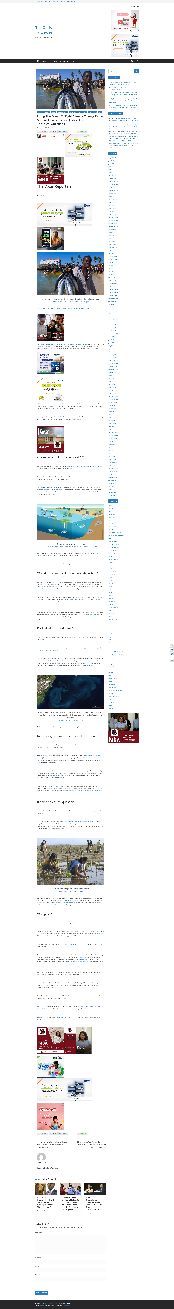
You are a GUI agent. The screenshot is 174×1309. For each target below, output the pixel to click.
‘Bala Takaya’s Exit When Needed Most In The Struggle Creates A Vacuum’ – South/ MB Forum (123, 127)
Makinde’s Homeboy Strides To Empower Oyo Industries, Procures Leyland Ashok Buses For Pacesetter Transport (123, 138)
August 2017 (112, 480)
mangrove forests (42, 490)
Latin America (112, 619)
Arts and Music (113, 517)
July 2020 (111, 375)
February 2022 (112, 319)
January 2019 (112, 429)
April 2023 (111, 277)
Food (89, 112)
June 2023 (111, 271)
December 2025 (113, 182)
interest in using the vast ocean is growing (57, 564)
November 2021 (113, 328)
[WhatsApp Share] (172, 660)
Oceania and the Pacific (115, 655)
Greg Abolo (52, 128)
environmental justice (74, 417)
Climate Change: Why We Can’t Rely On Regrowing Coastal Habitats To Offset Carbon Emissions (90, 1144)
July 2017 (111, 483)
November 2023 (113, 256)
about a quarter (97, 466)
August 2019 (112, 408)
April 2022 (111, 313)
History (110, 598)
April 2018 (111, 456)
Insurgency (111, 610)
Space (110, 676)
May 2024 (111, 238)
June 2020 (111, 378)
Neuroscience (112, 646)
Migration (111, 637)
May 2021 (111, 346)
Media (110, 631)
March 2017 (112, 489)
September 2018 (113, 441)
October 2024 (112, 223)
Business (111, 529)
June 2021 (111, 343)
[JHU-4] (50, 158)
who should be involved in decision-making (68, 900)
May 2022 (111, 310)
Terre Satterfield (67, 309)
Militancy (111, 640)
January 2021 (112, 358)
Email (37, 1266)
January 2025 (112, 214)
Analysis (53, 112)
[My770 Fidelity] (50, 1057)
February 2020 (112, 390)
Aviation (110, 523)
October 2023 (112, 259)
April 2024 (111, 241)
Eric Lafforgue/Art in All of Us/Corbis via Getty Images (70, 302)
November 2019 (113, 399)
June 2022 (111, 307)
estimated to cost (93, 931)
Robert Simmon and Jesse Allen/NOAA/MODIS (70, 720)
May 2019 (111, 417)
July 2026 (111, 161)
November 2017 (113, 471)
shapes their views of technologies (79, 771)
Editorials (44, 61)
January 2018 (112, 465)
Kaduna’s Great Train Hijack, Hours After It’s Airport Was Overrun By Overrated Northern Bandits (123, 145)
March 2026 (112, 173)
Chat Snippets (112, 541)
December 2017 (113, 468)
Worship (111, 708)
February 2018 (112, 462)
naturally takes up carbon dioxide (77, 466)
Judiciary (111, 613)
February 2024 (112, 247)
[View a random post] (136, 61)
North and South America (116, 652)
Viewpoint (111, 702)
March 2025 (112, 208)
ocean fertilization (58, 490)
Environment (82, 112)
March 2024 (112, 244)
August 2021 (112, 337)
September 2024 (113, 226)
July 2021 (111, 340)
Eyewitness (111, 583)
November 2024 (113, 220)
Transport (111, 693)
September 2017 (113, 477)
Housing (110, 604)
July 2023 (111, 268)
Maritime (111, 628)
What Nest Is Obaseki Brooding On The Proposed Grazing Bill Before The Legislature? (46, 1202)
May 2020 (111, 381)
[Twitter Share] (172, 650)
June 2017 (111, 486)
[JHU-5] (50, 428)
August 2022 (112, 301)
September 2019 (113, 405)
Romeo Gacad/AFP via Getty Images (70, 891)
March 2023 (112, 280)
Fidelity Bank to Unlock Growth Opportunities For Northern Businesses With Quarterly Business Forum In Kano (123, 101)
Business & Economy (63, 112)
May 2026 (111, 167)
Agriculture (46, 112)
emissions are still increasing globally (48, 586)
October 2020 (112, 367)
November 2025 (113, 184)
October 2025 (112, 187)
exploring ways (63, 404)
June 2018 (111, 450)
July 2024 (111, 232)
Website (38, 1275)
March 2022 (112, 316)
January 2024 (112, 250)
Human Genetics (113, 607)
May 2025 (111, 202)
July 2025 (111, 196)
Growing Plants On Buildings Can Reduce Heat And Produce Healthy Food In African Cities (53, 1144)
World (110, 705)
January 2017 (112, 495)
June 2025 (111, 199)
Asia (109, 520)
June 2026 (111, 164)
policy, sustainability (59, 417)
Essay (110, 577)
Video (110, 699)
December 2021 (113, 325)
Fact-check (111, 586)
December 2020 (113, 361)
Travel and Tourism (114, 696)
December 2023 (113, 253)
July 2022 (111, 304)
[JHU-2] (78, 1028)
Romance (111, 670)
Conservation (73, 112)
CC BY (95, 547)
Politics (54, 61)
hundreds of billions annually (82, 962)
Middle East (112, 634)
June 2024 (111, 235)
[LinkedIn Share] (172, 653)
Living (110, 625)
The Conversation (62, 1017)
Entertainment (65, 61)
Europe (110, 580)
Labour (110, 616)
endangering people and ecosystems (77, 344)
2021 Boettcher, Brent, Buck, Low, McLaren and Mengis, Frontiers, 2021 (68, 547)
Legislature (111, 622)
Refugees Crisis (113, 664)
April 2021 (111, 349)
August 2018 (112, 444)
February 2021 (112, 355)
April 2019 (111, 420)
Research (111, 667)
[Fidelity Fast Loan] (50, 229)
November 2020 (113, 364)
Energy (110, 568)
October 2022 (112, 295)
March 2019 (112, 423)
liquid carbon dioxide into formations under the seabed (79, 492)
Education (111, 565)
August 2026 (112, 158)
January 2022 (112, 322)
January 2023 (112, 286)
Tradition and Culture (115, 690)
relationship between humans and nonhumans (79, 821)
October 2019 (112, 402)
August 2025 (112, 193)
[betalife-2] (50, 315)
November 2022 (113, 292)
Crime (110, 556)
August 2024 (112, 229)
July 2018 (111, 447)
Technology (111, 685)
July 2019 (111, 411)
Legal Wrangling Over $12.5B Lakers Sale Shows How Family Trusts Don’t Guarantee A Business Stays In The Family (122, 94)
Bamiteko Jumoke (113, 136)
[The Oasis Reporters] (37, 61)
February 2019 (112, 426)
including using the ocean (49, 406)
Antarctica (111, 514)
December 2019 (113, 396)
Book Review (112, 526)
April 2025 (111, 205)
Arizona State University (52, 309)
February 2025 (112, 211)
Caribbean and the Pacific (116, 535)
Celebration (112, 538)
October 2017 (112, 474)
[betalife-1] (50, 135)
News (100, 112)
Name (38, 1257)
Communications (113, 547)
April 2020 (111, 384)
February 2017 (112, 492)
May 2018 (111, 453)
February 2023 (112, 283)
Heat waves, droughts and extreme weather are (51, 344)
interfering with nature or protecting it (60, 788)
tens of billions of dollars (71, 944)
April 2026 (111, 170)
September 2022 (113, 298)
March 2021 (112, 352)
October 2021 (112, 331)
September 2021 (113, 334)
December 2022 (113, 289)
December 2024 (113, 217)
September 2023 (113, 262)
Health (95, 112)
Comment (39, 1233)
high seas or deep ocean (56, 775)
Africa (39, 112)
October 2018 (112, 438)
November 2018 (113, 435)
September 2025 (113, 190)
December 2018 (113, 432)
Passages (111, 658)
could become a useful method (65, 983)
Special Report (112, 679)
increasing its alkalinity (89, 615)
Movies (110, 643)
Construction (112, 553)
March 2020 (112, 387)
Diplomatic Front (113, 559)
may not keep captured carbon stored (78, 599)
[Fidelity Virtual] (50, 353)
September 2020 (113, 370)
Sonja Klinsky (41, 309)
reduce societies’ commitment (65, 902)
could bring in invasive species (54, 661)
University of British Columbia (81, 309)
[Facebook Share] (172, 646)
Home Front (112, 601)
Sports (75, 61)
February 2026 (112, 176)
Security (110, 673)
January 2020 (112, 393)
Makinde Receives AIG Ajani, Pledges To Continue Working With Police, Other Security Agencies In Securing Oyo (70, 1203)
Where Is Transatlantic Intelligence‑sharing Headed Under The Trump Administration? (94, 1203)
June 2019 (111, 414)
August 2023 (112, 265)
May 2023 (111, 274)
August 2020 (112, 373)
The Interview (112, 688)
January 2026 (112, 179)
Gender (110, 592)
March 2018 (112, 459)
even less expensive (79, 959)
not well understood (88, 665)
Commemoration (113, 544)
